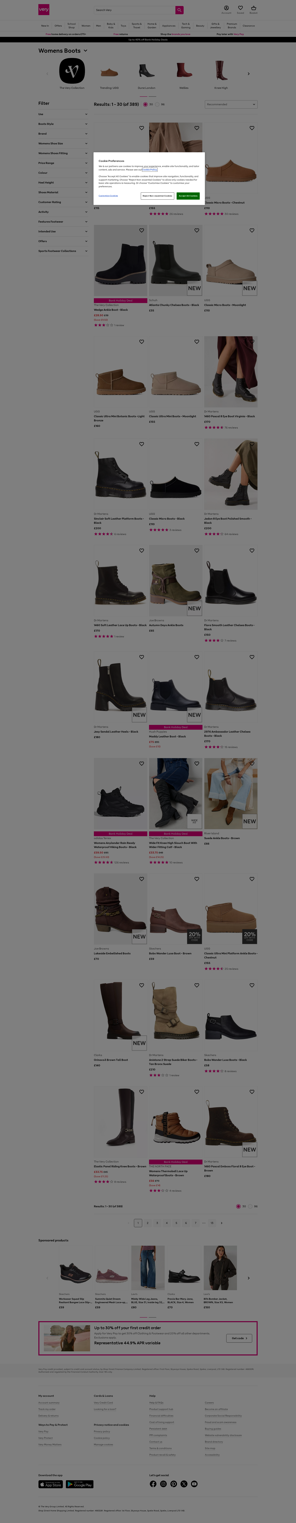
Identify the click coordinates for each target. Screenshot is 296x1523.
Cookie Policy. (149, 169)
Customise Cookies (108, 195)
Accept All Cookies (188, 195)
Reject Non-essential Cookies (157, 195)
